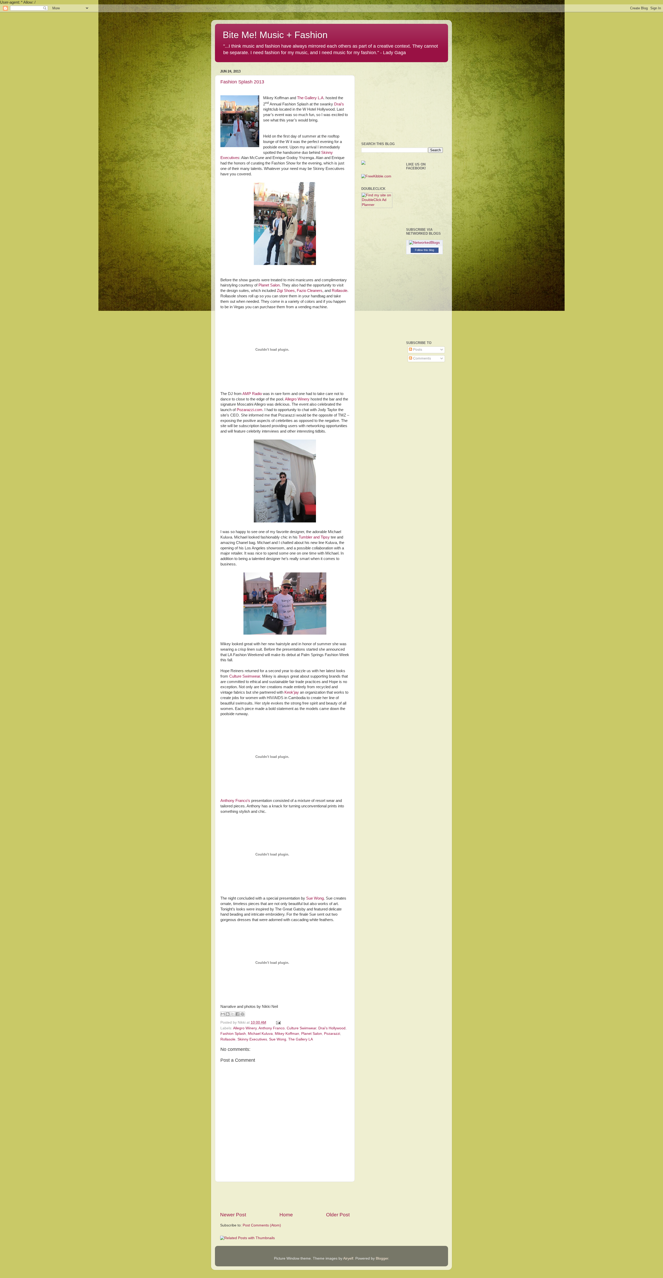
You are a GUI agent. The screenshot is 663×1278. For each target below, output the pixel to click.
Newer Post (233, 1214)
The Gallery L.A (310, 98)
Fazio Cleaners (309, 291)
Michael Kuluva (260, 1034)
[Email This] (222, 1014)
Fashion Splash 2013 (242, 81)
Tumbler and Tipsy (314, 537)
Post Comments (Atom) (262, 1225)
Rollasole (339, 291)
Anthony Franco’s (235, 801)
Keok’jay (291, 692)
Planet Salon (269, 285)
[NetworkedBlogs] (424, 243)
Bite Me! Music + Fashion (275, 35)
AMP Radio (252, 394)
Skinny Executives (252, 1039)
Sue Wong (315, 898)
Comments (421, 358)
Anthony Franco (271, 1028)
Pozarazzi (332, 1034)
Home (286, 1214)
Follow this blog (424, 250)
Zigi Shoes (286, 291)
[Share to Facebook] (237, 1014)
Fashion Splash (233, 1034)
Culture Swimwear (244, 676)
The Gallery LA (300, 1039)
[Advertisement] (285, 1196)
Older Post (338, 1214)
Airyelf (348, 1258)
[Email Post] (277, 1022)
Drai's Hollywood (331, 1028)
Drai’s (339, 104)
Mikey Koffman (287, 1034)
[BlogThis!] (227, 1014)
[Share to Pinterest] (242, 1014)
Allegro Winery (297, 399)
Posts (417, 349)
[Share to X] (232, 1014)
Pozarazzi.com (249, 410)
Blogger (382, 1258)
